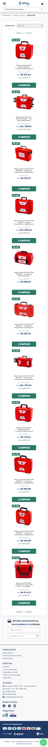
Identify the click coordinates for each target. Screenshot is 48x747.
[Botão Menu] (4, 3)
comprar (24, 85)
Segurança (7, 678)
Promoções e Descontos (12, 655)
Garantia (6, 667)
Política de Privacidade (11, 675)
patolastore (6, 15)
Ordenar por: (10, 26)
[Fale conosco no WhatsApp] (43, 742)
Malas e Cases (19, 15)
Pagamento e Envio (10, 672)
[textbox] (24, 9)
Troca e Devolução (10, 669)
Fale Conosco (8, 658)
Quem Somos (8, 653)
